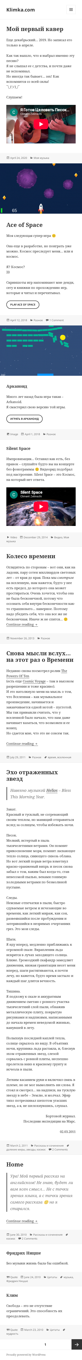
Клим (12, 1295)
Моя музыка (41, 158)
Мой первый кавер (34, 29)
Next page (77, 1344)
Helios (52, 790)
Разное (38, 320)
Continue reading (22, 624)
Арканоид (16, 386)
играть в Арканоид (24, 419)
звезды (30, 1149)
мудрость (12, 1334)
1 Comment (56, 320)
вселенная (64, 757)
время (52, 757)
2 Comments (60, 1149)
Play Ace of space (22, 304)
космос (41, 1149)
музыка (68, 1277)
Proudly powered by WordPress (25, 1355)
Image (14, 434)
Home (14, 1164)
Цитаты (52, 1277)
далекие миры (15, 1149)
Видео (58, 537)
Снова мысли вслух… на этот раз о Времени (39, 656)
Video (13, 537)
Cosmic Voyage (34, 681)
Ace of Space (24, 225)
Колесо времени (30, 556)
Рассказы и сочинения (49, 1145)
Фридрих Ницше (23, 1253)
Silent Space (18, 448)
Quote (14, 1277)
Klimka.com (20, 9)
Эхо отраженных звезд (32, 775)
